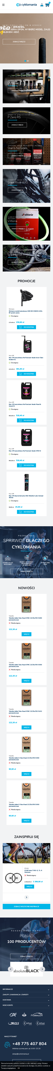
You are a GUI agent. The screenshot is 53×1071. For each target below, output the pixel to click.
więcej (26, 634)
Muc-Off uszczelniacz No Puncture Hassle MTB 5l (25, 451)
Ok (19, 1068)
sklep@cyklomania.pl (20, 1054)
